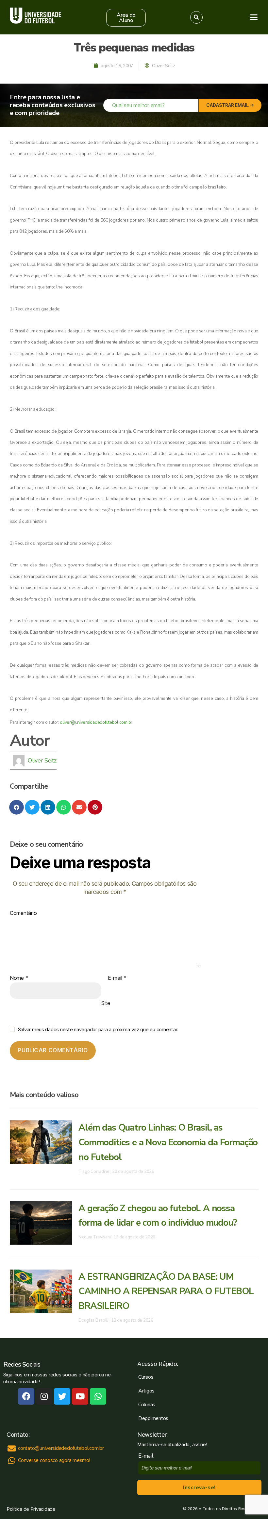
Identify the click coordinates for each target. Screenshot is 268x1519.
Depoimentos (153, 1418)
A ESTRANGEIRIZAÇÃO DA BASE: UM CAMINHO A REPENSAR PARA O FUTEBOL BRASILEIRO (166, 1291)
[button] (126, 18)
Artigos (146, 1390)
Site (105, 1003)
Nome (19, 978)
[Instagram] (44, 1396)
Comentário (23, 913)
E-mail (117, 978)
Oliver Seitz (42, 760)
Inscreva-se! (199, 1487)
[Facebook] (26, 1396)
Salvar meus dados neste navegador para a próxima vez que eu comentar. (98, 1029)
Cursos (145, 1377)
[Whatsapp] (98, 1396)
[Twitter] (62, 1396)
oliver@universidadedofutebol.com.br (96, 722)
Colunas (146, 1404)
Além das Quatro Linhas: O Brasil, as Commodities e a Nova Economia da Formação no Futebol (168, 1142)
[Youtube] (80, 1396)
